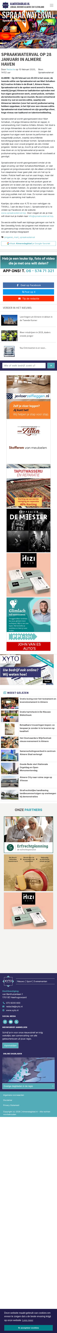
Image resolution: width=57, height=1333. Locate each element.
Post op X (30, 291)
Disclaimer (7, 1100)
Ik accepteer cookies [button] (28, 1328)
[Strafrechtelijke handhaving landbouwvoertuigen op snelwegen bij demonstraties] (10, 795)
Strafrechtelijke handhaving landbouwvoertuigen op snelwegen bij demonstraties (38, 793)
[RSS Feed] (16, 1021)
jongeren (8, 237)
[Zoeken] (51, 365)
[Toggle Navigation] (51, 5)
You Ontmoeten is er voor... (33, 347)
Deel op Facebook (31, 285)
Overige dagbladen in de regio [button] (18, 1086)
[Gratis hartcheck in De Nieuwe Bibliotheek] (10, 716)
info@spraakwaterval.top (41, 216)
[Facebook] (5, 1021)
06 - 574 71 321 (40, 270)
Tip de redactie (30, 298)
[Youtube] (11, 1021)
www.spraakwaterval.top (13, 213)
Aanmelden (10, 1045)
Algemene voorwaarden (13, 1095)
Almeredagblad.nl (20, 3)
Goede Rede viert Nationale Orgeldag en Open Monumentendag (34, 767)
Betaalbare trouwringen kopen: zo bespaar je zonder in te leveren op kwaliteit (37, 728)
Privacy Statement (11, 1105)
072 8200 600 (13, 1003)
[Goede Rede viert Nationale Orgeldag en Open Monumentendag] (10, 768)
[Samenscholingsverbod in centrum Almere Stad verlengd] (10, 755)
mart (16, 237)
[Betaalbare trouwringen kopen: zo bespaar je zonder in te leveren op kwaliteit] (10, 729)
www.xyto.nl (12, 1010)
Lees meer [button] (27, 1320)
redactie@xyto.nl (14, 1006)
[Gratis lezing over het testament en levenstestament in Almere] (10, 703)
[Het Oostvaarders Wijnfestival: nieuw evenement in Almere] (10, 742)
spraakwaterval (27, 237)
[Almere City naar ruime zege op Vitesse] (10, 781)
